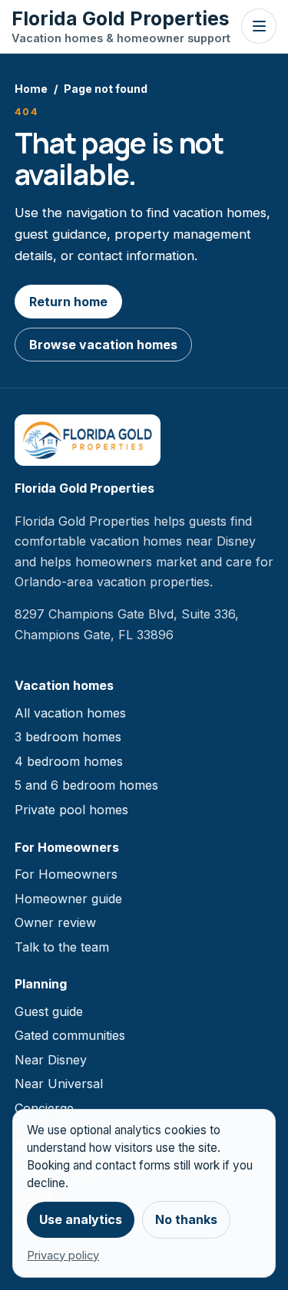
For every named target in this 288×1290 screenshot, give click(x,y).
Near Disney (51, 1059)
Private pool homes (71, 809)
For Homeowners (66, 874)
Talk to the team (62, 947)
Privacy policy (63, 1255)
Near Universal (59, 1083)
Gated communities (70, 1035)
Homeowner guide (68, 898)
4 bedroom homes (69, 761)
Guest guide (49, 1011)
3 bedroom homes (68, 736)
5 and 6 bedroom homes (86, 785)
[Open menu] (258, 26)
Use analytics (80, 1219)
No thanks (186, 1219)
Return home (68, 301)
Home (31, 88)
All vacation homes (70, 713)
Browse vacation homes (103, 344)
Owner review (55, 922)
